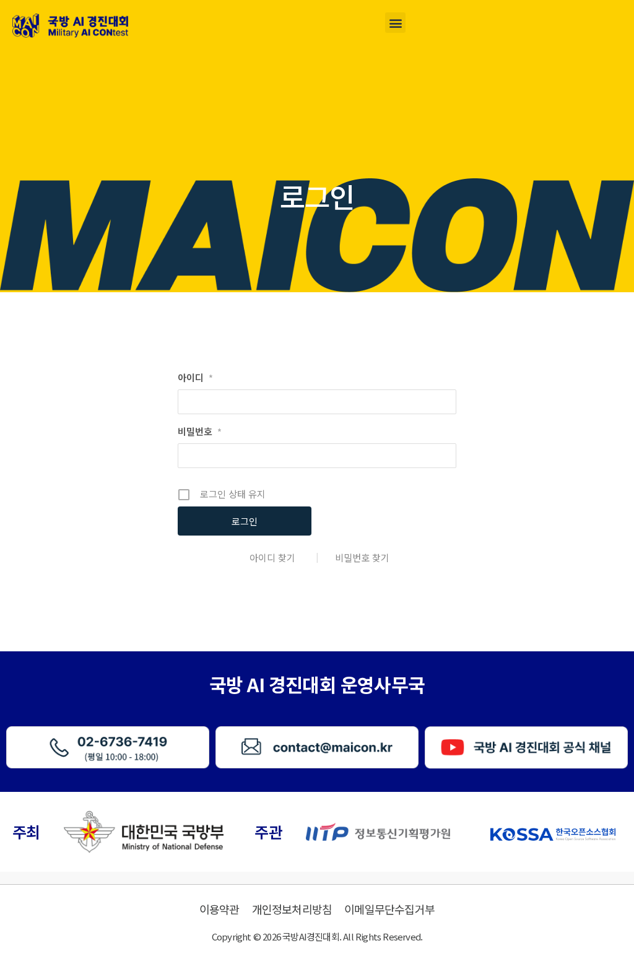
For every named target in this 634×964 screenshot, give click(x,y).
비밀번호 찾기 (362, 557)
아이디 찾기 (272, 557)
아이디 (195, 377)
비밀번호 (200, 431)
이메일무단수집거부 (389, 909)
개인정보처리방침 (292, 909)
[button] (395, 22)
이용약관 (219, 909)
